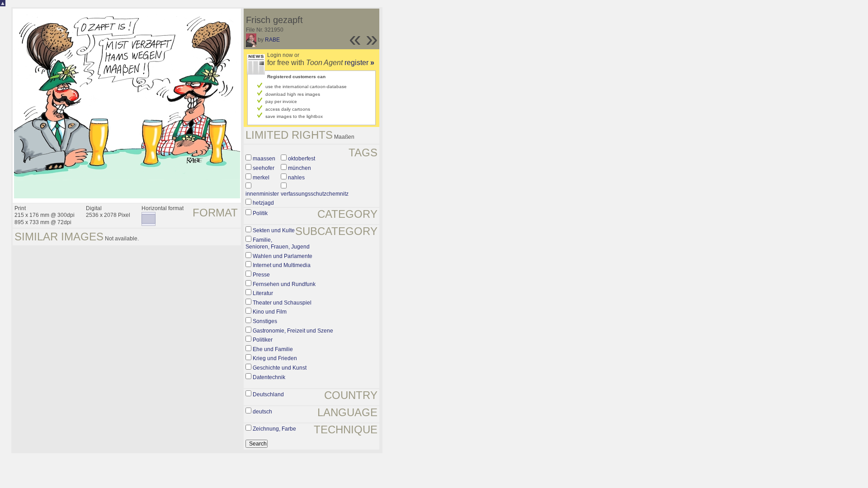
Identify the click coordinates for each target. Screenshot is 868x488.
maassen (264, 158)
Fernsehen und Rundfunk (284, 284)
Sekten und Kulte (274, 230)
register (359, 62)
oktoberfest (301, 158)
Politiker (263, 340)
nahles (296, 177)
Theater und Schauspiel (282, 303)
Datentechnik (269, 377)
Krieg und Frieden (275, 358)
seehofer (263, 168)
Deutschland (268, 394)
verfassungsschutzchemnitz (315, 194)
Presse (261, 275)
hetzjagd (263, 203)
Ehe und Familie (273, 349)
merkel (261, 177)
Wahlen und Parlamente (282, 256)
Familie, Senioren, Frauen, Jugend (277, 243)
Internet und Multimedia (282, 265)
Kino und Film (270, 312)
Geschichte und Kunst (280, 368)
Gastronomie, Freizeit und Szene (293, 331)
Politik (260, 213)
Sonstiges (265, 321)
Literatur (263, 293)
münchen (299, 168)
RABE (272, 40)
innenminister (262, 194)
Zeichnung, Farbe (274, 429)
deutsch (262, 411)
